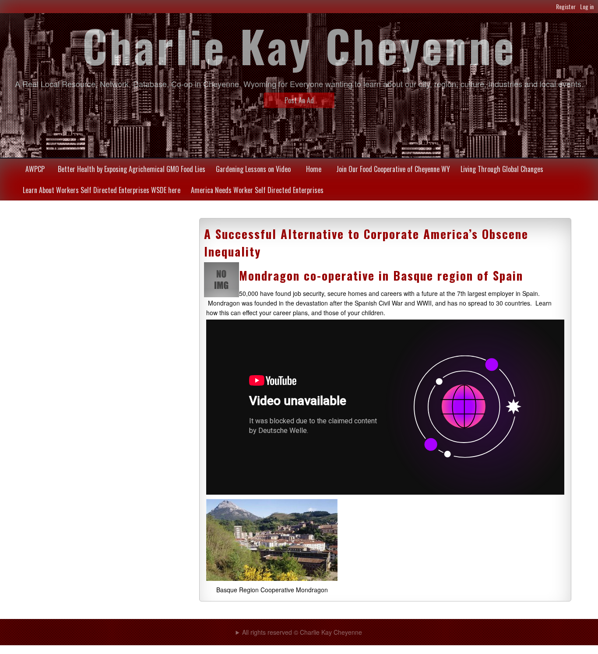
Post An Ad (299, 100)
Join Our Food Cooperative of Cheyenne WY (393, 169)
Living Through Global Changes (502, 169)
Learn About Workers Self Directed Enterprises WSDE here (101, 190)
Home (313, 169)
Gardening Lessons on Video (253, 169)
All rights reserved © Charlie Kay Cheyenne (302, 632)
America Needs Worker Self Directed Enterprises (257, 190)
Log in (587, 6)
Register (566, 6)
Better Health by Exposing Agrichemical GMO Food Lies (131, 169)
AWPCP (35, 169)
